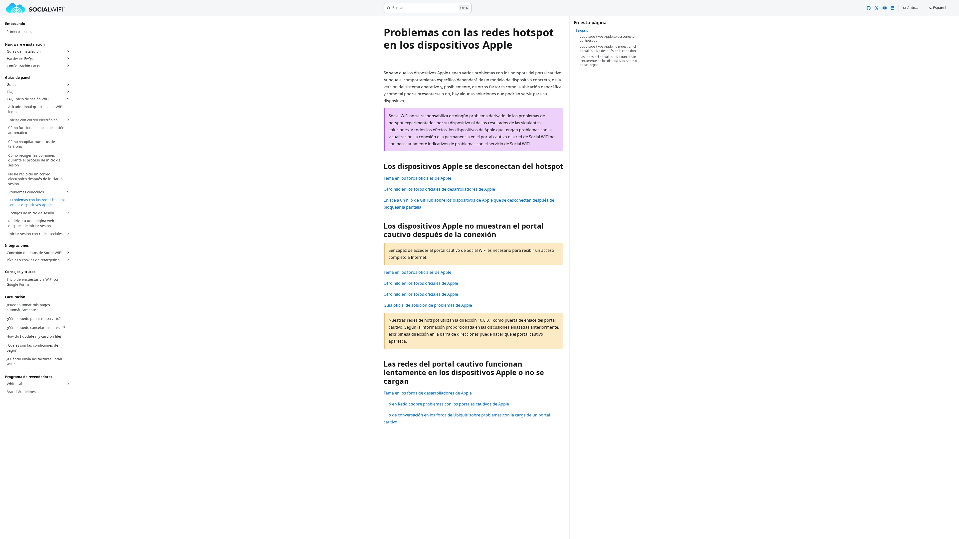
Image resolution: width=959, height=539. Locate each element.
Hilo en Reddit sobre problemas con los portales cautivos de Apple (446, 404)
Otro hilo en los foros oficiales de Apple (421, 283)
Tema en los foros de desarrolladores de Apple (428, 393)
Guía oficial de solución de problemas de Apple (428, 305)
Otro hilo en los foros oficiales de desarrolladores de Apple (439, 189)
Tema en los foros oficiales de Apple (417, 178)
